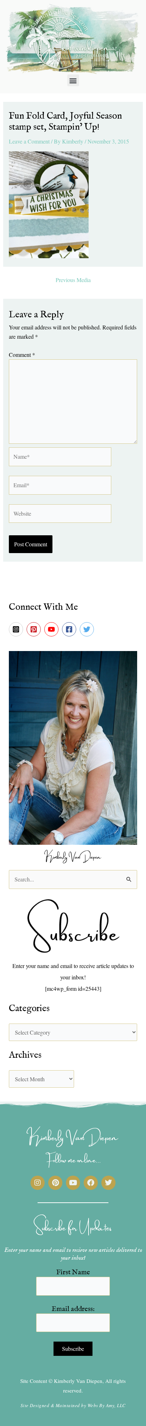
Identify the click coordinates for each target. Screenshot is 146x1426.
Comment (22, 354)
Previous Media (73, 280)
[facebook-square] (70, 629)
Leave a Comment (29, 141)
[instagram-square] (17, 629)
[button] (73, 80)
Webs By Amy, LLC (107, 1405)
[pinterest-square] (35, 629)
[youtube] (52, 629)
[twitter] (88, 629)
